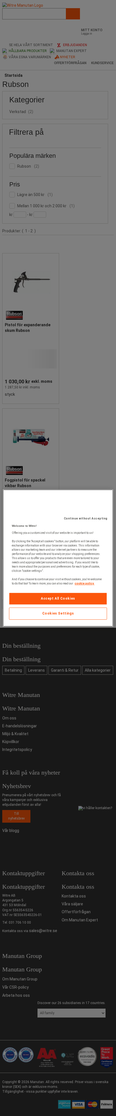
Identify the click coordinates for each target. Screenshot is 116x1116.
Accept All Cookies (58, 598)
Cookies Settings (58, 613)
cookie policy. (84, 583)
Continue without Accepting (86, 518)
